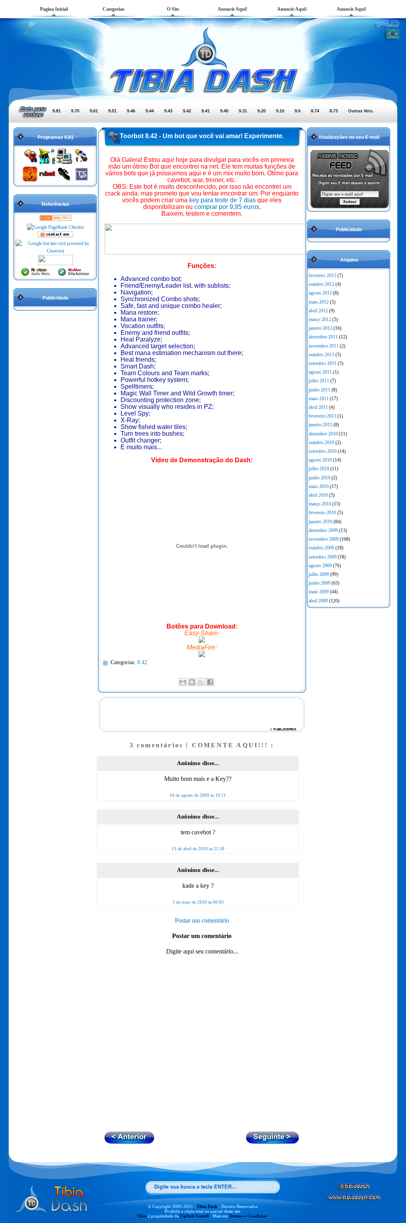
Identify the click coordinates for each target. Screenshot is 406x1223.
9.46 (131, 110)
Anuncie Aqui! (232, 9)
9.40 (224, 110)
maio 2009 (319, 591)
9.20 (261, 110)
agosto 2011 (320, 372)
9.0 (298, 110)
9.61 (94, 110)
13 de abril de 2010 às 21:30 (198, 848)
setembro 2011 (323, 363)
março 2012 (320, 319)
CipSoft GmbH (195, 1216)
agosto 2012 (320, 293)
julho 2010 (319, 468)
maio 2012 (319, 302)
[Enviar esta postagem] (216, 681)
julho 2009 (319, 574)
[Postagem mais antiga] (129, 1141)
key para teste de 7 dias (222, 200)
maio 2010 (319, 486)
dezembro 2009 (323, 530)
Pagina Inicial (54, 9)
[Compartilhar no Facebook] (210, 682)
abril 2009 (318, 601)
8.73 (333, 110)
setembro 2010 (323, 451)
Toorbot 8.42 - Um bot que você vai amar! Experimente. (202, 136)
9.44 (150, 110)
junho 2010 (319, 477)
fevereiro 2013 (322, 275)
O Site (173, 9)
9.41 (205, 110)
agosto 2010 (320, 460)
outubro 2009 (321, 548)
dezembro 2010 (323, 434)
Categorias (113, 9)
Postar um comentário (202, 920)
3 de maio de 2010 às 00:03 (198, 902)
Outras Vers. (360, 110)
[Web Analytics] (55, 219)
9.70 (75, 110)
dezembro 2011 (323, 337)
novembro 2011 (324, 346)
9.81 (56, 110)
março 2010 (320, 504)
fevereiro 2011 (322, 416)
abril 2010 (318, 495)
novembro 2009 (324, 539)
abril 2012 (318, 310)
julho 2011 (319, 381)
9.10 (280, 110)
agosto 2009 (320, 565)
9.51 (112, 110)
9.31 (243, 110)
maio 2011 (319, 398)
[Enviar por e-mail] (183, 682)
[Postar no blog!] (192, 682)
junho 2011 (319, 390)
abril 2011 (318, 407)
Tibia (142, 1216)
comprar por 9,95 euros (226, 206)
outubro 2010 (321, 442)
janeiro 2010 (320, 521)
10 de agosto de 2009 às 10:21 (198, 795)
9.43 (168, 110)
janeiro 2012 (320, 328)
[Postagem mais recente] (273, 1141)
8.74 (315, 110)
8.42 (142, 662)
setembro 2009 (323, 557)
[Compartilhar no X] (201, 682)
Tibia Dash (207, 1206)
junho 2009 (319, 583)
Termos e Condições (248, 1216)
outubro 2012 (321, 284)
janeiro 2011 (320, 424)
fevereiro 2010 (322, 512)
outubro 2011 (321, 354)
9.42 (187, 110)
